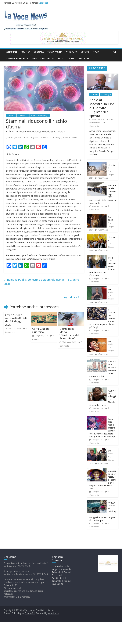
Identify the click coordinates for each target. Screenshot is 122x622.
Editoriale (11, 51)
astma (65, 137)
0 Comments (45, 137)
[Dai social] (97, 215)
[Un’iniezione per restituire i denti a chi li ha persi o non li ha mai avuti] (97, 469)
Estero (85, 51)
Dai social (111, 218)
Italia (96, 51)
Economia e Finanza (17, 58)
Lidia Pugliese (32, 137)
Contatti (83, 58)
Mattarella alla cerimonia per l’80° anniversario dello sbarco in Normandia (73, 2)
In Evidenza (22, 115)
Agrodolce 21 (74, 297)
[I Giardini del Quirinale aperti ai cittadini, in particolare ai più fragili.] (97, 308)
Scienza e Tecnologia (40, 115)
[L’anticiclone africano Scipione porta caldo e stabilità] (97, 360)
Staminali (73, 137)
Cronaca (39, 51)
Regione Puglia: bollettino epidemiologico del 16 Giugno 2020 (41, 282)
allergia (58, 137)
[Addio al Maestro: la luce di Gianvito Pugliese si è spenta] (102, 75)
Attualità (71, 51)
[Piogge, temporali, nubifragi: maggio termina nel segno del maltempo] (97, 501)
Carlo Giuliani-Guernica (41, 330)
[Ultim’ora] (97, 163)
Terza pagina (54, 51)
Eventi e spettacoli (43, 58)
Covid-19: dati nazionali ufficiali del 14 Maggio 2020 (16, 319)
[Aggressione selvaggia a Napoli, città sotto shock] (97, 389)
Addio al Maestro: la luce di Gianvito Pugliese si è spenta (101, 108)
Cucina (70, 58)
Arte (60, 58)
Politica (25, 51)
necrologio (106, 94)
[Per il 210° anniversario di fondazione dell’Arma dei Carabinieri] (97, 256)
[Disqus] (44, 393)
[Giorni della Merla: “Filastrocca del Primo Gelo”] (71, 313)
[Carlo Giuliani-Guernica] (44, 313)
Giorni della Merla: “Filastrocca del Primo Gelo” (69, 333)
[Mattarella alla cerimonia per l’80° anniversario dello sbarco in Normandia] (97, 184)
